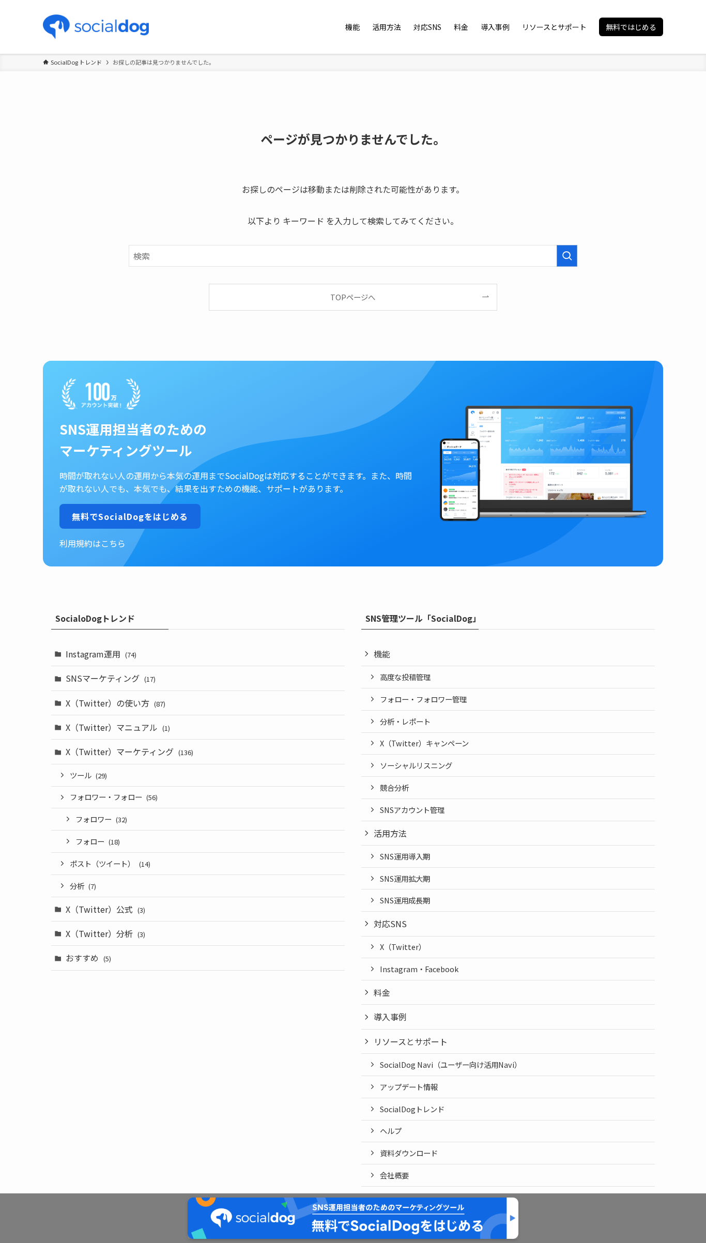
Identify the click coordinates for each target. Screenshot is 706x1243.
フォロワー (101, 819)
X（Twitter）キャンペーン (424, 743)
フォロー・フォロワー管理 (423, 699)
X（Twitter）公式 (105, 909)
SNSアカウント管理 (412, 809)
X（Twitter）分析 (105, 933)
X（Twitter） (403, 946)
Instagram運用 (101, 654)
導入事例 (390, 1016)
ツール (88, 775)
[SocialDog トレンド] (96, 26)
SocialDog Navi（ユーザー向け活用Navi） (450, 1064)
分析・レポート (405, 721)
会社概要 (394, 1175)
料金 (382, 992)
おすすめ (88, 958)
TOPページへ (352, 296)
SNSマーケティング (111, 678)
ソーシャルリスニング (416, 765)
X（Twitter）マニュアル (118, 727)
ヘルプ (391, 1130)
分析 (83, 885)
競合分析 (394, 787)
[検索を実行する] (567, 256)
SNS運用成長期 (405, 900)
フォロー (97, 841)
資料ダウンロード (409, 1152)
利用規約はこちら (92, 543)
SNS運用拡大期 (405, 878)
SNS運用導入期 (405, 856)
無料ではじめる (631, 27)
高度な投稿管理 (405, 676)
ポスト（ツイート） (110, 863)
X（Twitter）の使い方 (115, 703)
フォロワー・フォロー (114, 796)
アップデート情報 (409, 1086)
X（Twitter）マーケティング (129, 751)
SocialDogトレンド (412, 1108)
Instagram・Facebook (419, 968)
